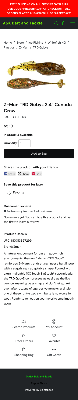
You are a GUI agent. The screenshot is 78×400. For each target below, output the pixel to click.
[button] (23, 23)
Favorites (54, 341)
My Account (54, 327)
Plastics (9, 47)
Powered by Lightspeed (39, 389)
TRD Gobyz (40, 47)
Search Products (23, 327)
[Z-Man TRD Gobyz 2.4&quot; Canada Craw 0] (39, 75)
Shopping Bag (24, 355)
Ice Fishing (35, 43)
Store (20, 43)
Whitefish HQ (57, 43)
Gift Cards (54, 355)
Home (8, 43)
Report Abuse (39, 383)
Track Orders (24, 341)
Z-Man (23, 47)
